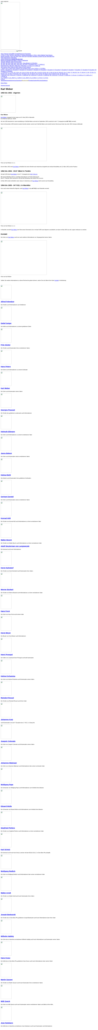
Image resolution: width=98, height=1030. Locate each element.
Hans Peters (4, 83)
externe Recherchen (17, 59)
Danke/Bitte (12, 53)
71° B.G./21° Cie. (75, 72)
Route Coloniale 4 (5, 56)
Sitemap (6, 53)
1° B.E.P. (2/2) (11, 68)
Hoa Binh (29, 56)
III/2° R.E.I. (14, 63)
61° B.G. (55, 72)
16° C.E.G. (22, 72)
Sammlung (19, 80)
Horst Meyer (6, 633)
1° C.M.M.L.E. (41, 64)
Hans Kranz (5, 958)
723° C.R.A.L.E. (11, 75)
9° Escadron (9, 71)
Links (40, 80)
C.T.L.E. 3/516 (32, 78)
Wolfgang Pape (7, 785)
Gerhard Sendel (7, 497)
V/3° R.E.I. (25, 64)
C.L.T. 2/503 (18, 78)
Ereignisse (13, 80)
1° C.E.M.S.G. (4, 72)
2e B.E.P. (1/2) (19, 68)
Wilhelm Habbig (7, 936)
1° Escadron (7, 69)
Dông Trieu (18, 56)
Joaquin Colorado (8, 741)
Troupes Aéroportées (26, 55)
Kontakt (56, 280)
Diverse (50, 55)
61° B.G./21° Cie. (61, 72)
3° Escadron (35, 69)
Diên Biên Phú (50, 56)
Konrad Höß (6, 518)
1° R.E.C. (34, 55)
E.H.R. (2, 69)
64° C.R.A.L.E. (32, 75)
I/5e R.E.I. (6, 65)
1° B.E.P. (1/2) (4, 68)
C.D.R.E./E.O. (33, 63)
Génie (39, 55)
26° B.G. (32, 72)
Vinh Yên (13, 56)
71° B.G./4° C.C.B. (84, 72)
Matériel (43, 55)
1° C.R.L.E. (18, 75)
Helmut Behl (6, 475)
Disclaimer (28, 53)
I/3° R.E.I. (3, 64)
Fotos (2, 57)
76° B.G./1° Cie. (47, 74)
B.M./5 (2, 65)
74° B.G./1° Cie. (25, 74)
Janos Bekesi (6, 453)
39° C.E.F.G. (43, 72)
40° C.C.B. (49, 72)
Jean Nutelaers (7, 1023)
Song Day (24, 56)
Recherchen (25, 80)
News (2, 53)
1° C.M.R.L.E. (24, 75)
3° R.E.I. (7, 55)
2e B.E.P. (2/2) (26, 68)
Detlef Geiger (6, 323)
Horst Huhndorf (7, 568)
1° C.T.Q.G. (39, 78)
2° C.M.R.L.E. (45, 75)
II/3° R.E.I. (8, 64)
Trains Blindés (26, 63)
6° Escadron (70, 69)
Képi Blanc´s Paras (16, 60)
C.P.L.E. (3, 79)
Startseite (3, 80)
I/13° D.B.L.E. (4, 67)
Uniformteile (13, 57)
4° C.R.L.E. (74, 75)
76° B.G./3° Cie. (64, 74)
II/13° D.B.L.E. (11, 67)
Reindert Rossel (7, 698)
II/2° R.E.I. (8, 63)
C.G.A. (32, 68)
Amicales (3, 61)
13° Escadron (42, 69)
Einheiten (8, 80)
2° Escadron (21, 69)
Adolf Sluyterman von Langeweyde (15, 546)
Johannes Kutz (7, 720)
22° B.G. (27, 72)
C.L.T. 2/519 (4, 78)
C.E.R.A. (36, 68)
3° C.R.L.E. (60, 75)
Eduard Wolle (6, 806)
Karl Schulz (5, 850)
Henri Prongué (7, 655)
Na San (44, 56)
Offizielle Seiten (10, 61)
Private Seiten (18, 61)
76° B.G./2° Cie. (55, 74)
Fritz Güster (5, 345)
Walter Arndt (6, 893)
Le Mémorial (24, 60)
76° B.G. (40, 74)
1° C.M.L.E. (30, 65)
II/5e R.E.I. (12, 65)
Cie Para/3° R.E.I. (32, 64)
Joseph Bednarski (8, 915)
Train (46, 55)
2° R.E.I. (3, 55)
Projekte (31, 80)
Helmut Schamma (8, 676)
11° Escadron (14, 69)
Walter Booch (6, 540)
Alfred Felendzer (7, 302)
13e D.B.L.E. (17, 55)
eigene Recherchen (6, 59)
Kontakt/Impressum (20, 53)
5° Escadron (64, 69)
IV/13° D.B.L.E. (27, 67)
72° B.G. (92, 72)
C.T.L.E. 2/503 (25, 78)
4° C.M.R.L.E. (80, 75)
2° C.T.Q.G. (45, 78)
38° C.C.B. (37, 72)
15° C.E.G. (16, 72)
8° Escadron (91, 69)
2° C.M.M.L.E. (36, 65)
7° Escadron (77, 69)
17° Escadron (84, 69)
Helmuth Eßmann (8, 432)
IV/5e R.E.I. (24, 65)
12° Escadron (28, 69)
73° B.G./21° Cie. (16, 74)
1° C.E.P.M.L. (42, 68)
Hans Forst (5, 611)
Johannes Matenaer (9, 763)
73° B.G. (10, 74)
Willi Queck (5, 1001)
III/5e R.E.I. (18, 65)
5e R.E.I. (12, 55)
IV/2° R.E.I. (19, 63)
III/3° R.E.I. (14, 64)
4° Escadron (50, 69)
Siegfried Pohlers (8, 828)
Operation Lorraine (37, 56)
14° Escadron (56, 69)
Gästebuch (45, 80)
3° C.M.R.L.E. (67, 75)
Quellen (35, 80)
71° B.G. (68, 72)
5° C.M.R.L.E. (87, 75)
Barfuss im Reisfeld (6, 60)
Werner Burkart (7, 590)
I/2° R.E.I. (3, 63)
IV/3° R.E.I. (19, 64)
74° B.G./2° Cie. (34, 74)
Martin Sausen (7, 980)
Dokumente (7, 57)
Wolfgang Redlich (8, 871)
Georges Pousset (5, 85)
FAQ (38, 80)
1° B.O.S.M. (4, 75)
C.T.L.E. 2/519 (11, 78)
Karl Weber (4, 117)
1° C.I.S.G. (10, 72)
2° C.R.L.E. (39, 75)
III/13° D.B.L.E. (19, 67)
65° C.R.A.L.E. (53, 75)
